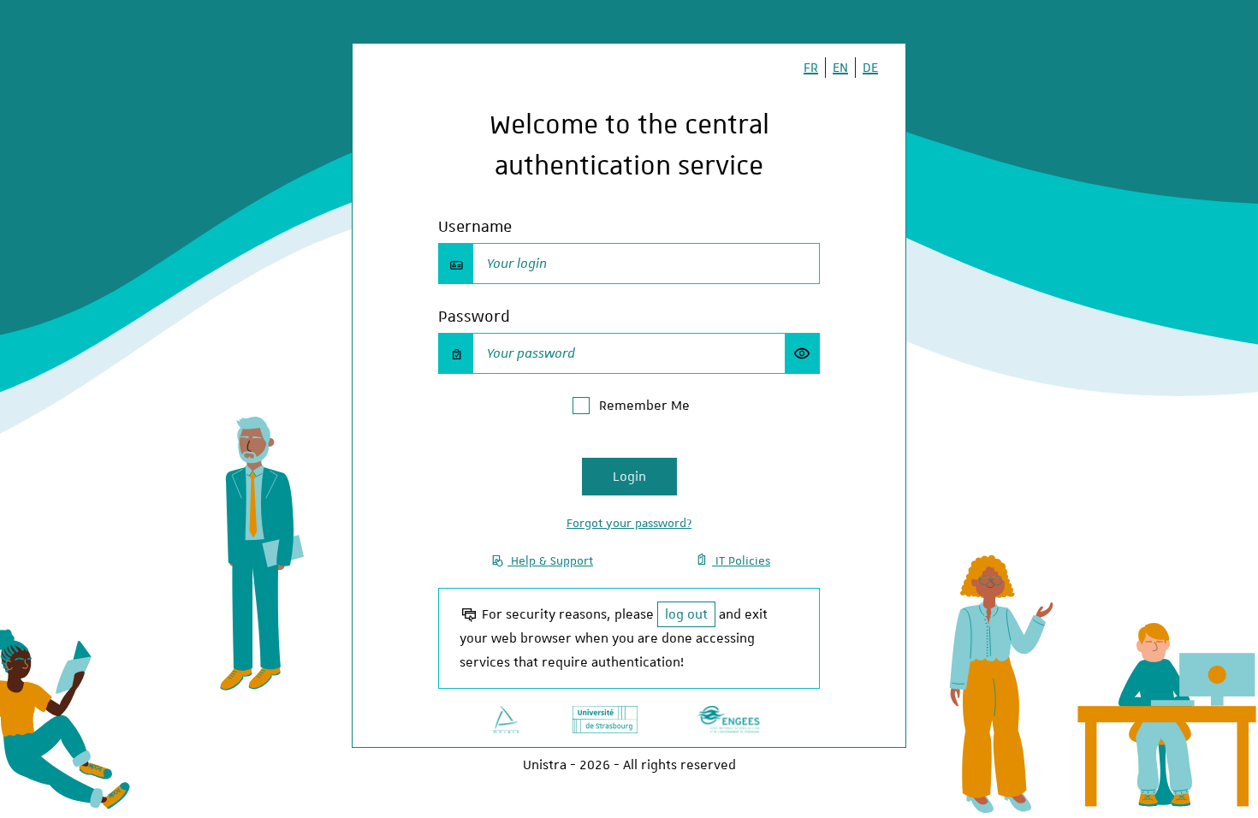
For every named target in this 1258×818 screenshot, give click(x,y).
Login (629, 476)
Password (474, 316)
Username (475, 226)
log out (686, 614)
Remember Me (644, 405)
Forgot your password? (629, 523)
